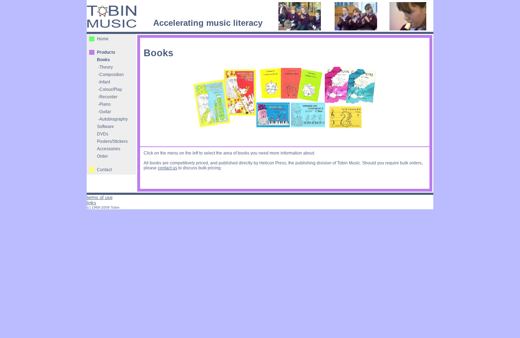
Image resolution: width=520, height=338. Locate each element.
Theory (106, 67)
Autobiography (113, 119)
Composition (111, 74)
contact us (167, 167)
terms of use (99, 197)
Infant (104, 82)
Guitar (105, 111)
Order (102, 156)
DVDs (102, 134)
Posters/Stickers (112, 141)
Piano (105, 104)
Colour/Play (110, 89)
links (91, 202)
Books (103, 59)
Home (103, 38)
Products (106, 52)
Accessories (108, 148)
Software (105, 126)
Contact (104, 169)
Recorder (108, 96)
